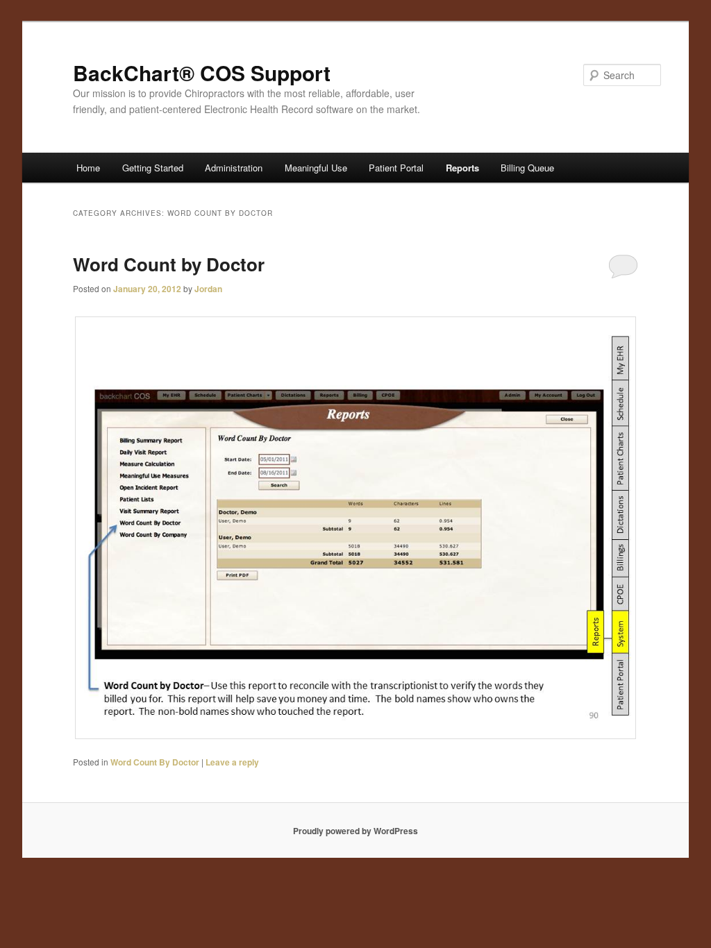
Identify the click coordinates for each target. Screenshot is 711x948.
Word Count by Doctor (169, 264)
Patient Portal (396, 167)
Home (88, 167)
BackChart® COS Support (202, 72)
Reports (462, 167)
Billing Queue (527, 167)
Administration (233, 167)
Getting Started (152, 167)
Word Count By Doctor (154, 762)
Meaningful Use (316, 167)
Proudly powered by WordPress (355, 830)
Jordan (208, 288)
